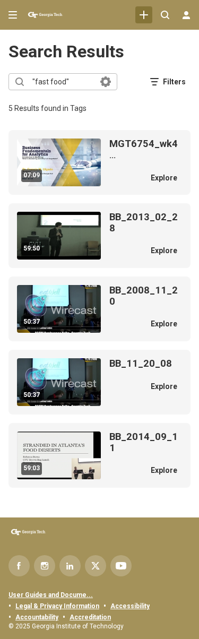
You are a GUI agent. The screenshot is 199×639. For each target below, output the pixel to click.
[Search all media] (165, 14)
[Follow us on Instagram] (44, 565)
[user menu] (186, 14)
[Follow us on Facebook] (19, 565)
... (143, 149)
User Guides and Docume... (50, 595)
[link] (143, 14)
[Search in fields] (105, 81)
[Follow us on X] (95, 565)
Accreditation (90, 617)
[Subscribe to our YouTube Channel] (121, 565)
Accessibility (130, 606)
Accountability (36, 617)
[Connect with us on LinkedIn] (70, 565)
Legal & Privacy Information (57, 606)
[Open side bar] (12, 14)
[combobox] (62, 81)
